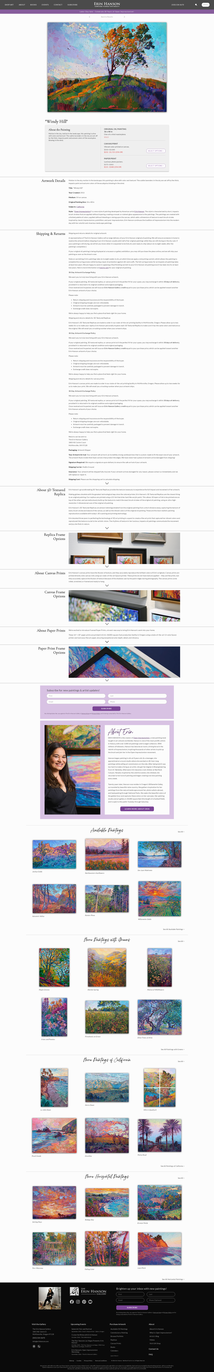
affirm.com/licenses (83, 1369)
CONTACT (58, 5)
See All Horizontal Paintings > (173, 1279)
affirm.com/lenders (168, 1366)
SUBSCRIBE (73, 5)
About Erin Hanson (157, 1329)
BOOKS (33, 5)
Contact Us (153, 1349)
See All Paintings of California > (172, 1166)
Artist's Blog (154, 1336)
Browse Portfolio (117, 1336)
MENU (205, 4)
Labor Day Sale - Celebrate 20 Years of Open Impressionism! (107, 12)
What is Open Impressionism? (161, 1333)
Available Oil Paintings (119, 1329)
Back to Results (107, 17)
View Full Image (155, 108)
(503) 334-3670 (178, 5)
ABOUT (22, 5)
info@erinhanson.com (41, 1341)
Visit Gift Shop (155, 1343)
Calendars (114, 1351)
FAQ (151, 1354)
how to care (104, 268)
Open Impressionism (82, 211)
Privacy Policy (96, 713)
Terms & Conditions (101, 1360)
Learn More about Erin (137, 809)
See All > (181, 832)
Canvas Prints (116, 1343)
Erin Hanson (139, 211)
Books (113, 1347)
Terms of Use (85, 713)
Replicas (114, 1340)
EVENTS (45, 5)
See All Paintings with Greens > (172, 1049)
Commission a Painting (119, 1333)
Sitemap (71, 1360)
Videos (152, 1340)
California (80, 207)
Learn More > (115, 1356)
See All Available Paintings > (173, 929)
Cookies (79, 1360)
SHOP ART (9, 5)
